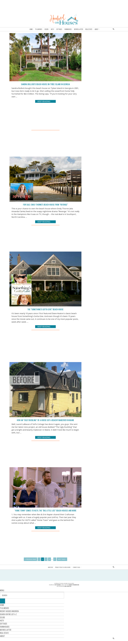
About (2, 636)
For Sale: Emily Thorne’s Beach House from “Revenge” (45, 204)
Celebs (2, 617)
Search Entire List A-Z (8, 614)
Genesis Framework (73, 585)
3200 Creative (67, 586)
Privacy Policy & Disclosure (62, 567)
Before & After (5, 629)
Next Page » (62, 559)
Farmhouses (4, 626)
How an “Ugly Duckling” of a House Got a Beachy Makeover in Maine (45, 420)
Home (2, 605)
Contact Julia (76, 567)
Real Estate (4, 633)
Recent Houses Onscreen (9, 611)
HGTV (2, 620)
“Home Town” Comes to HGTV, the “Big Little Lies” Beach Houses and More (45, 510)
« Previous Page (30, 559)
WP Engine (58, 585)
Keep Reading (43, 101)
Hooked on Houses (64, 19)
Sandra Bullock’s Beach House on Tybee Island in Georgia (45, 84)
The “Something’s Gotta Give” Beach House (45, 309)
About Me (50, 567)
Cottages (3, 623)
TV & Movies (4, 608)
